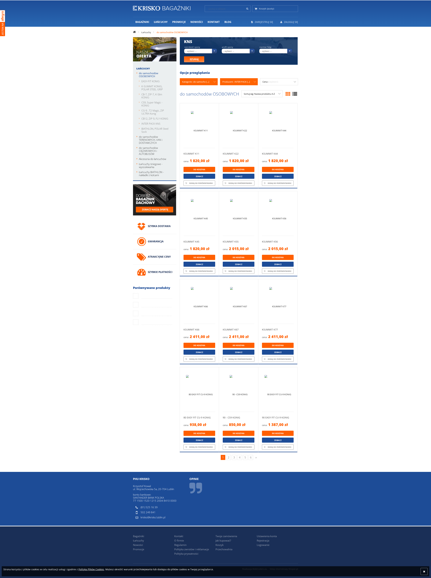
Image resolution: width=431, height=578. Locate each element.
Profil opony (227, 47)
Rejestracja (263, 540)
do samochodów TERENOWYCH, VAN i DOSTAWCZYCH (150, 139)
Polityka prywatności (186, 553)
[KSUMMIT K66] (199, 301)
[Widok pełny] (294, 94)
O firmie (179, 540)
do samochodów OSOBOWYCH (148, 74)
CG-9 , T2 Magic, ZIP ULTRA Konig (152, 112)
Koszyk (220, 545)
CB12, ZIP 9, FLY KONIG (154, 118)
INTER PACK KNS (150, 123)
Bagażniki (138, 536)
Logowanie (263, 545)
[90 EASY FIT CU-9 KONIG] (277, 389)
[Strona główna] (161, 7)
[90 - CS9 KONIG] (238, 389)
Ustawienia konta (267, 536)
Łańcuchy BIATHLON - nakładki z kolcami (151, 173)
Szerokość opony (192, 47)
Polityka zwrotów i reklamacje (191, 549)
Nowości (138, 545)
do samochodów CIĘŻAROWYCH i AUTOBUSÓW (148, 151)
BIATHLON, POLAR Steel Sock (154, 130)
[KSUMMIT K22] (238, 125)
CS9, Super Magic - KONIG (151, 104)
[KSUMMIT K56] (277, 213)
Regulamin (180, 545)
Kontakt (178, 536)
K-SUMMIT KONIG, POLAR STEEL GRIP (152, 88)
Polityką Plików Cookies (91, 569)
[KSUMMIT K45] (199, 213)
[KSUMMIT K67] (238, 301)
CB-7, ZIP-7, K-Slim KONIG (151, 96)
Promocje (138, 549)
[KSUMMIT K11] (199, 125)
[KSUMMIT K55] (238, 213)
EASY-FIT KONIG (150, 81)
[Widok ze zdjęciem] (288, 94)
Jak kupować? (223, 540)
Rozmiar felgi (265, 47)
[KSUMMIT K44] (277, 125)
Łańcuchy (143, 68)
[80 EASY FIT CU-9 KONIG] (199, 389)
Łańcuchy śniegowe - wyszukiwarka (150, 165)
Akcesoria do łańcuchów (152, 159)
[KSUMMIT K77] (277, 301)
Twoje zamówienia (226, 536)
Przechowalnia (224, 549)
